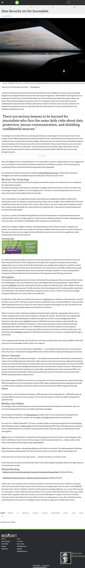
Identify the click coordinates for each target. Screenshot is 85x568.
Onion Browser (31, 414)
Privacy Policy (36, 565)
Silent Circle (25, 425)
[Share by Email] (74, 7)
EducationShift (6, 541)
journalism (45, 513)
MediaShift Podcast (22, 551)
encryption (35, 513)
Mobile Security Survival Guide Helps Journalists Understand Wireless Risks (30, 472)
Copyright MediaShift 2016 (40, 567)
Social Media (5, 544)
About (18, 539)
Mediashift (17, 2)
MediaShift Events (22, 546)
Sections (2, 2)
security (81, 513)
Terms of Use (45, 565)
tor (2, 516)
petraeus (65, 513)
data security (25, 513)
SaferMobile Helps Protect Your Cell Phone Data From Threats (25, 477)
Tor (23, 259)
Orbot (38, 417)
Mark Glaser (78, 556)
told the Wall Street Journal (48, 172)
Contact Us (20, 541)
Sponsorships (20, 544)
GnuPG (26, 321)
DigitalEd (19, 549)
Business (4, 546)
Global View (5, 549)
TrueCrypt (47, 299)
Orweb (46, 417)
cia (17, 513)
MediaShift (9, 535)
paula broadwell (55, 513)
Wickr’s (4, 437)
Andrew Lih (8, 16)
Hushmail (18, 331)
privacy (74, 513)
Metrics (4, 539)
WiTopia (5, 388)
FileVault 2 (13, 285)
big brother (10, 513)
